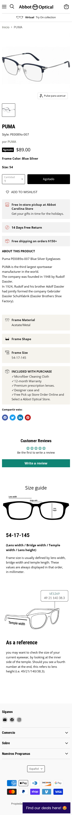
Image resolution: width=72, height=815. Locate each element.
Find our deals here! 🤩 (46, 807)
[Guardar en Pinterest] (28, 418)
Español (34, 768)
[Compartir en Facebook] (5, 418)
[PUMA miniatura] (8, 110)
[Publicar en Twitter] (13, 418)
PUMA (12, 142)
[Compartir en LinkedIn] (20, 418)
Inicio (5, 27)
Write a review (36, 463)
